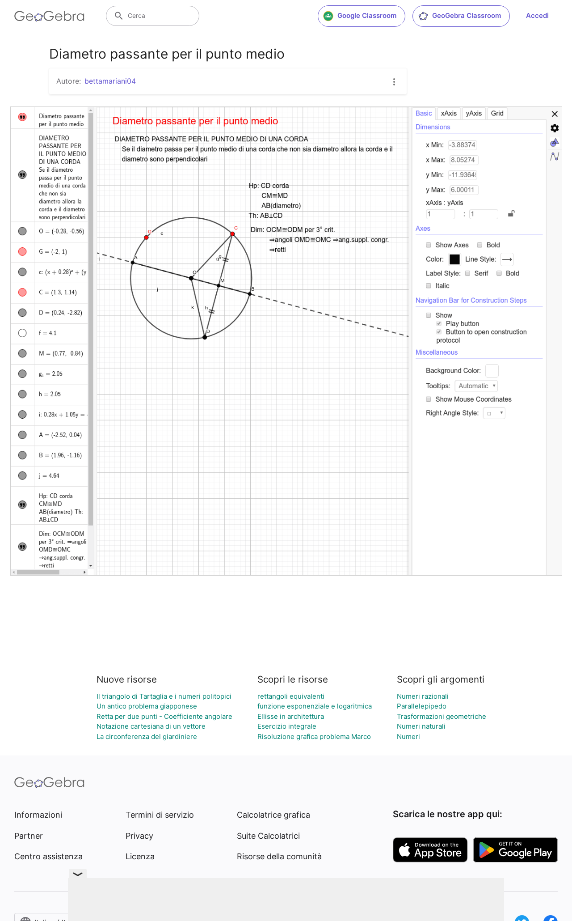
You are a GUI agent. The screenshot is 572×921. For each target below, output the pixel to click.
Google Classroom (366, 15)
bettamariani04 (110, 80)
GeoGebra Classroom (466, 15)
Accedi (537, 15)
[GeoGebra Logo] (49, 16)
